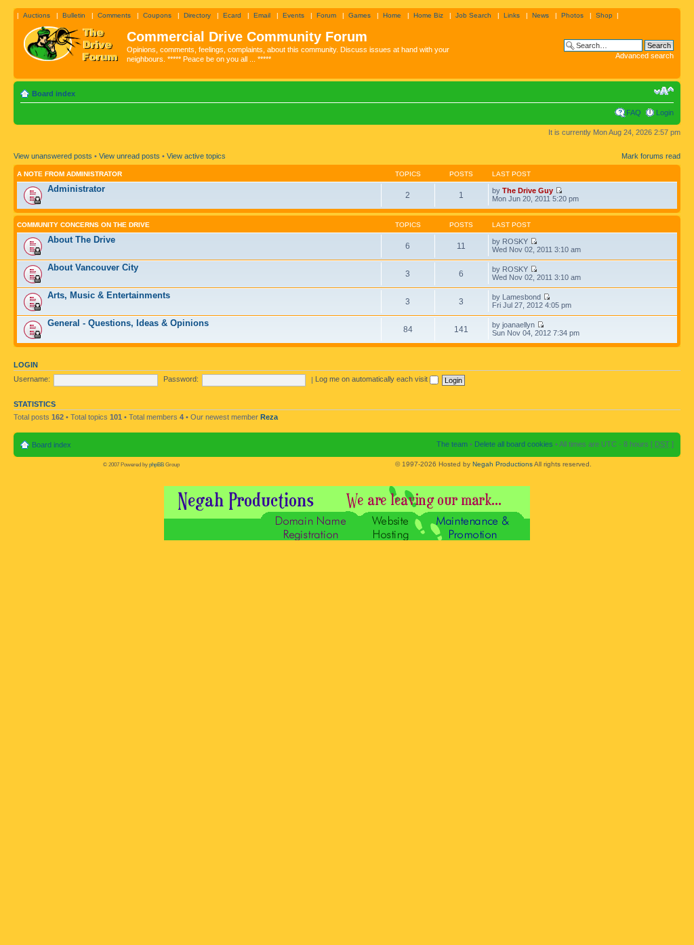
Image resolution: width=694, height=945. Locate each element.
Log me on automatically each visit (372, 379)
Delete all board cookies (513, 444)
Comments (114, 15)
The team (452, 444)
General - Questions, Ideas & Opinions (128, 323)
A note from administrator (69, 174)
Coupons (157, 15)
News (540, 15)
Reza (269, 417)
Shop (604, 15)
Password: (181, 379)
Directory (197, 15)
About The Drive (81, 240)
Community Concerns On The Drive (83, 224)
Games (359, 15)
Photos (572, 15)
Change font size (664, 91)
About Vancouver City (92, 267)
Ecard (232, 15)
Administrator (76, 189)
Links (512, 15)
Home (392, 15)
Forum (326, 15)
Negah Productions (502, 464)
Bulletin (73, 15)
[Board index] (72, 40)
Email (261, 15)
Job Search (473, 15)
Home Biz (428, 15)
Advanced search (644, 56)
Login (665, 112)
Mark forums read (650, 156)
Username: (32, 379)
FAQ (633, 112)
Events (293, 15)
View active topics (196, 156)
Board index (53, 93)
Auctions (36, 15)
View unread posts (129, 156)
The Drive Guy (527, 190)
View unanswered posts (53, 156)
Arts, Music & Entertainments (108, 295)
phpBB (156, 465)
